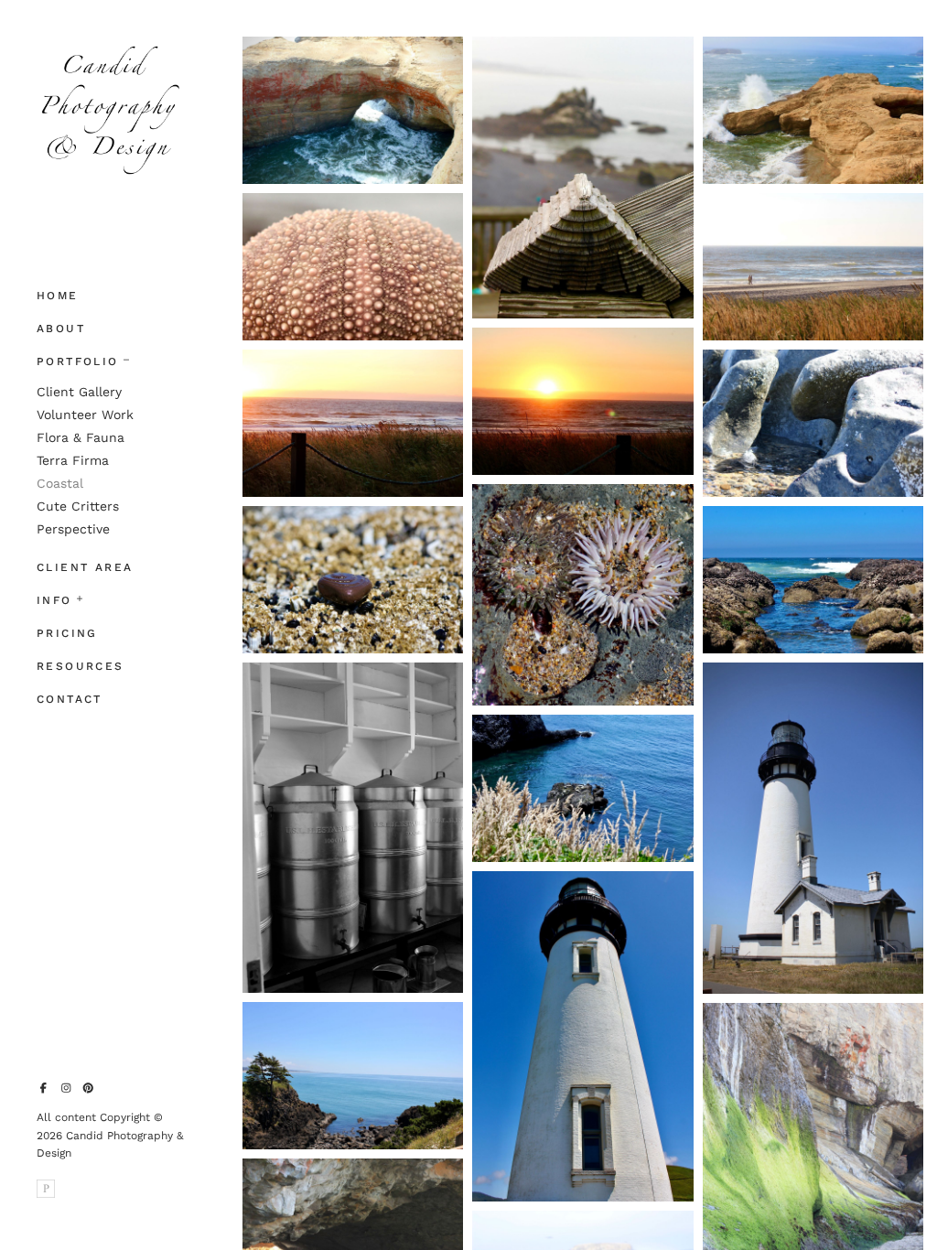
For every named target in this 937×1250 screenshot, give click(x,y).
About (61, 328)
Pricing (67, 633)
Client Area (85, 567)
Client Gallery (79, 391)
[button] (127, 358)
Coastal (60, 483)
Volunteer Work (85, 414)
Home (58, 295)
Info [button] (54, 600)
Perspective (73, 529)
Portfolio (78, 361)
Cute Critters (78, 506)
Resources (80, 666)
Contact (69, 699)
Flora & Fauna (80, 437)
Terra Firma (73, 460)
